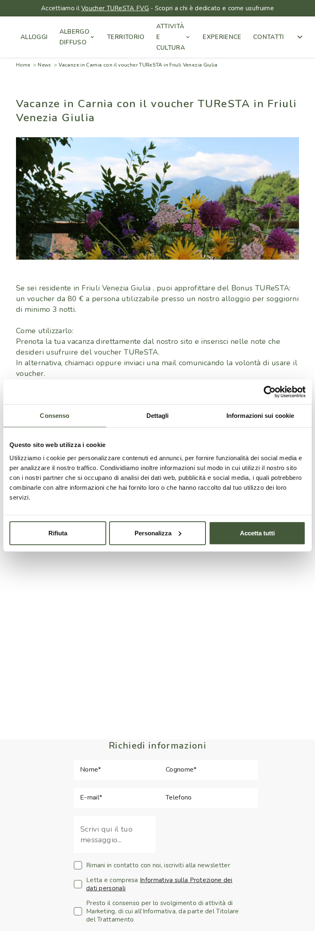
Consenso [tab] (54, 415)
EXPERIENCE (222, 37)
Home (23, 65)
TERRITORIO (126, 37)
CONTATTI (268, 37)
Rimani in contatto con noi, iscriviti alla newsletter (158, 865)
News (44, 65)
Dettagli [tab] (157, 415)
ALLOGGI (34, 37)
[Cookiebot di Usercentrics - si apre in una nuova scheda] (270, 392)
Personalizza (153, 532)
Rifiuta (57, 532)
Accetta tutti (257, 532)
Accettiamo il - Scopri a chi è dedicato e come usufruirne (157, 8)
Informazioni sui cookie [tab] (260, 415)
